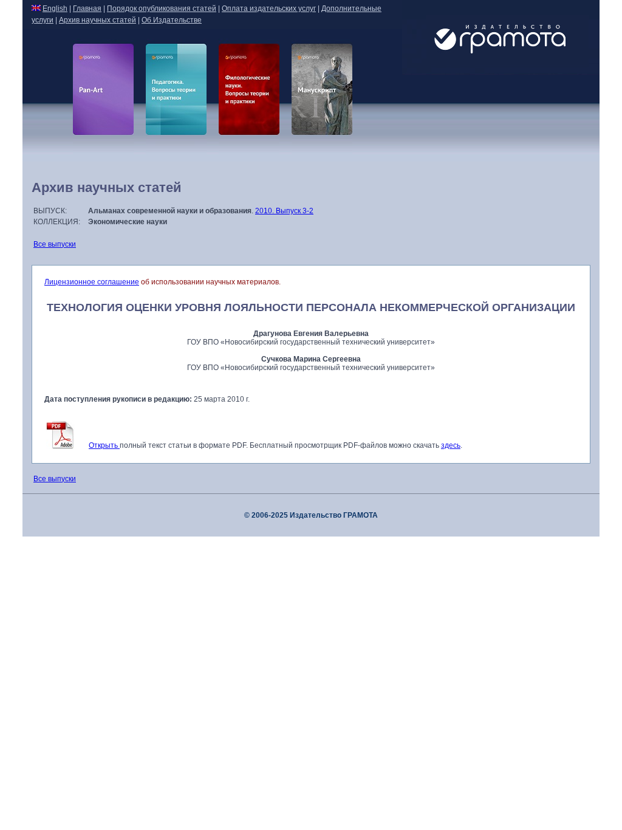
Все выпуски (54, 244)
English (55, 8)
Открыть (104, 445)
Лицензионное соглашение (91, 282)
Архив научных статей (97, 20)
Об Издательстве (172, 20)
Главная (87, 8)
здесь (450, 445)
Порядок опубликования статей (161, 8)
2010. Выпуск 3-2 (284, 211)
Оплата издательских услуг (269, 8)
